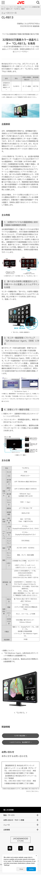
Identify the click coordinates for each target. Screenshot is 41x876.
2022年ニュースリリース (24, 7)
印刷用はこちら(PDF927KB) (27, 23)
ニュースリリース (11, 7)
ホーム (3, 7)
